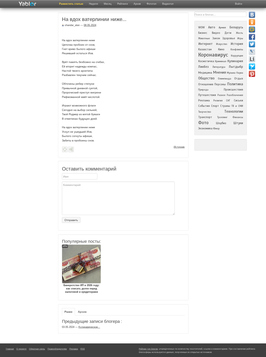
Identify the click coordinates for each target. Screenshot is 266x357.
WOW (201, 27)
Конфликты (237, 49)
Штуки (238, 123)
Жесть (239, 33)
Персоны (220, 84)
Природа (203, 89)
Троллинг (222, 117)
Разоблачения (235, 95)
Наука (239, 72)
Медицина (205, 72)
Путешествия (207, 95)
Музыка (231, 72)
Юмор (216, 128)
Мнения (219, 72)
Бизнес (202, 33)
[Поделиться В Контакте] (252, 15)
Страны (225, 106)
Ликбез (203, 67)
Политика (235, 84)
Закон (216, 38)
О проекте (21, 349)
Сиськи (238, 100)
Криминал (220, 61)
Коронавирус (213, 54)
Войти (238, 3)
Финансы (238, 117)
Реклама (204, 100)
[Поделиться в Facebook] (252, 37)
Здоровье (228, 38)
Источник (179, 146)
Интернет (205, 44)
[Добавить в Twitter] (252, 44)
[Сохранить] (65, 149)
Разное (221, 95)
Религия (218, 100)
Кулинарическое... (89, 327)
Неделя (93, 3)
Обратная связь (37, 349)
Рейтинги (122, 3)
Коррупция (237, 55)
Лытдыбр (236, 67)
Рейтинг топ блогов (148, 349)
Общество (206, 78)
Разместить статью (71, 3)
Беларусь (236, 27)
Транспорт (205, 117)
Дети (228, 33)
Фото (203, 122)
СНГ (228, 100)
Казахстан (205, 49)
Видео (216, 33)
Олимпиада (224, 78)
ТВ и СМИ (237, 106)
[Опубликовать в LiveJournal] (252, 52)
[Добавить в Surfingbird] (252, 66)
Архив (137, 3)
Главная (10, 349)
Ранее (68, 311)
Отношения (205, 84)
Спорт (215, 106)
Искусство (221, 44)
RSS (82, 349)
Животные (204, 38)
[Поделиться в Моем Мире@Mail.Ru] (252, 29)
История (237, 44)
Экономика (205, 128)
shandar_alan (72, 25)
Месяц (107, 3)
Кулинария (235, 61)
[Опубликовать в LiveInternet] (252, 59)
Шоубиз (221, 123)
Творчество (204, 111)
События (204, 106)
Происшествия (233, 89)
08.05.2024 (90, 25)
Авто (211, 27)
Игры (240, 38)
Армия (222, 27)
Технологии (233, 111)
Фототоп (151, 3)
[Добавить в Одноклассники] (252, 22)
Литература (218, 67)
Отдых (238, 78)
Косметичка (206, 61)
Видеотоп (168, 3)
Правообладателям (57, 349)
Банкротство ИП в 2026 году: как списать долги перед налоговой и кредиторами (81, 269)
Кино (221, 49)
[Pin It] (252, 74)
